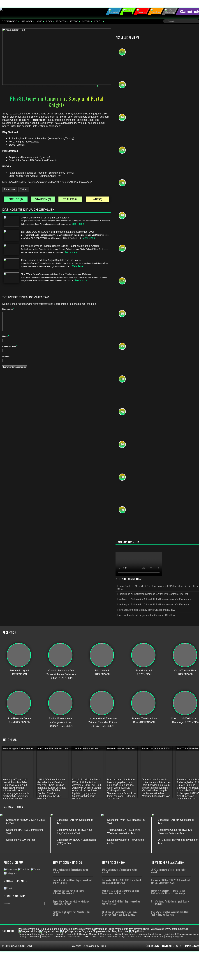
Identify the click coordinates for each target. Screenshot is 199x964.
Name (5, 336)
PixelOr (117, 934)
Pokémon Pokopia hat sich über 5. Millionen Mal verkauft (69, 892)
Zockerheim (59, 936)
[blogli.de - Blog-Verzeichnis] (111, 929)
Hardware (26, 21)
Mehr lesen (78, 224)
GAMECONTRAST (21, 946)
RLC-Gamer (99, 936)
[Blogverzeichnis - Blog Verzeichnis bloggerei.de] (46, 929)
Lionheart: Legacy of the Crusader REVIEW (151, 610)
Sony (69, 86)
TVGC (86, 936)
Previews (61, 21)
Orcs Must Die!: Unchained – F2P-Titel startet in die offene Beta (158, 587)
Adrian (37, 86)
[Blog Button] (136, 931)
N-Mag (23, 936)
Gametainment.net (153, 936)
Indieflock (34, 936)
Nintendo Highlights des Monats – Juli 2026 (71, 913)
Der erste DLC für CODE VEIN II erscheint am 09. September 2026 (121, 881)
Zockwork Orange (116, 936)
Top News (79, 86)
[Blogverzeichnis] (84, 929)
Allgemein (51, 86)
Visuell (98, 21)
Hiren (103, 946)
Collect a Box (134, 936)
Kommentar (8, 309)
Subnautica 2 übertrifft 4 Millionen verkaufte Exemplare (161, 599)
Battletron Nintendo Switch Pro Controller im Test (161, 594)
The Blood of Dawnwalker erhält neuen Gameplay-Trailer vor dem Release (120, 913)
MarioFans (105, 934)
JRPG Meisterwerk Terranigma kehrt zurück (70, 871)
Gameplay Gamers (43, 934)
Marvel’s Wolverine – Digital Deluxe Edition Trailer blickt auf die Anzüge (168, 892)
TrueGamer (129, 934)
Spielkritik (169, 934)
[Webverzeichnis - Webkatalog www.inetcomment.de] (158, 929)
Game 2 (60, 934)
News (49, 21)
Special (86, 21)
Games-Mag (25, 934)
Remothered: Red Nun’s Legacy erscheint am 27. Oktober (72, 881)
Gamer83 (71, 934)
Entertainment (9, 21)
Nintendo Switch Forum (150, 934)
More (39, 21)
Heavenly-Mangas (88, 934)
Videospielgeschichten (188, 934)
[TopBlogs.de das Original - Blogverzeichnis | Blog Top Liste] (94, 931)
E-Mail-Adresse (9, 346)
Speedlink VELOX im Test (20, 839)
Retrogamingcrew (174, 936)
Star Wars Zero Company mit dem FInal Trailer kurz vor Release (120, 892)
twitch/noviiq (74, 936)
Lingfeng (122, 604)
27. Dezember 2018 (15, 86)
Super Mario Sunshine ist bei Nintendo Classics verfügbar (71, 903)
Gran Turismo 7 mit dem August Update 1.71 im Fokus (170, 903)
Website (5, 356)
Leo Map (122, 599)
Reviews (74, 21)
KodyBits (46, 936)
